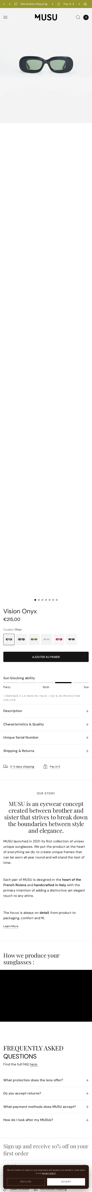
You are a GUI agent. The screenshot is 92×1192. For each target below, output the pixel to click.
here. (34, 1064)
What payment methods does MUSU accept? (39, 1106)
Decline (25, 1182)
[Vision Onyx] (9, 639)
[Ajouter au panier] (46, 657)
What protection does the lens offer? (33, 1080)
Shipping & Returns (18, 751)
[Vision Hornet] (34, 639)
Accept (66, 1182)
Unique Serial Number (21, 737)
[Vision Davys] (71, 639)
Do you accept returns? (22, 1093)
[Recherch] (78, 17)
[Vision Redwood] (59, 639)
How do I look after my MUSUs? (28, 1120)
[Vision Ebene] (21, 639)
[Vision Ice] (46, 639)
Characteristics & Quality (23, 724)
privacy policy (49, 1173)
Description (12, 711)
